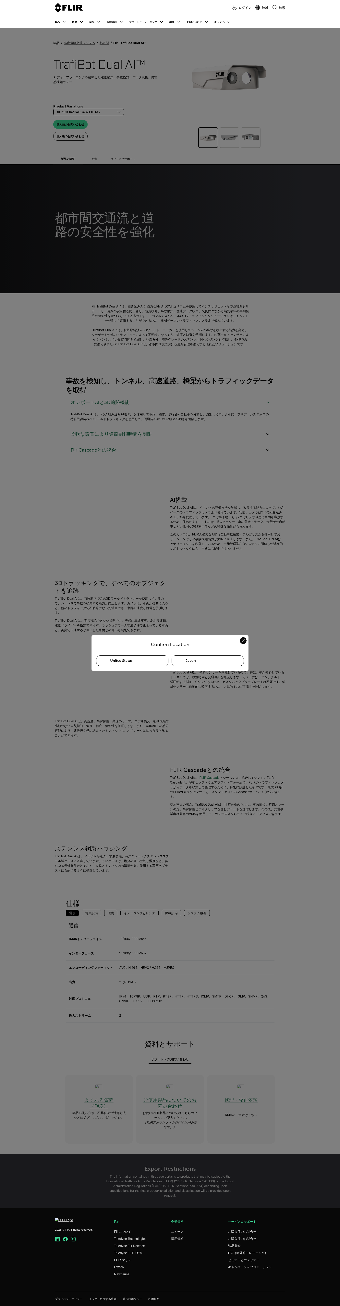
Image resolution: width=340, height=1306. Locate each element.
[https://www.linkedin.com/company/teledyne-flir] (57, 1239)
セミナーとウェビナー (244, 1260)
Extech (119, 1267)
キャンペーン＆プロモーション (250, 1267)
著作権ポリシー (132, 1298)
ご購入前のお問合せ (242, 1231)
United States (121, 661)
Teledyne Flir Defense (129, 1246)
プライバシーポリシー (69, 1298)
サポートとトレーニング (143, 21)
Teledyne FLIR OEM (128, 1253)
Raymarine (121, 1274)
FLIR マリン (122, 1260)
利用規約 (153, 1298)
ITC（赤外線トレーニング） (248, 1253)
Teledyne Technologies (130, 1238)
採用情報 (177, 1238)
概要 (172, 21)
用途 (74, 21)
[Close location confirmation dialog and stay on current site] (243, 640)
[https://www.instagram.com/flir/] (73, 1239)
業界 (91, 21)
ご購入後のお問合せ (242, 1238)
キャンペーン (222, 21)
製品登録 (234, 1246)
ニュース (177, 1231)
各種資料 (112, 21)
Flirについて (122, 1231)
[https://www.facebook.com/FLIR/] (65, 1239)
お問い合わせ (194, 21)
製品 (57, 21)
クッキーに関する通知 (102, 1298)
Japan (191, 661)
